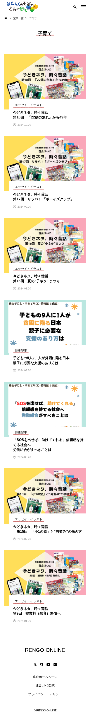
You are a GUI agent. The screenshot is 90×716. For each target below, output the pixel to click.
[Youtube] (48, 664)
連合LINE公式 (45, 685)
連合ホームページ (45, 677)
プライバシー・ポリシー (45, 694)
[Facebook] (41, 664)
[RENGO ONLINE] (21, 6)
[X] (35, 664)
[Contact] (55, 664)
